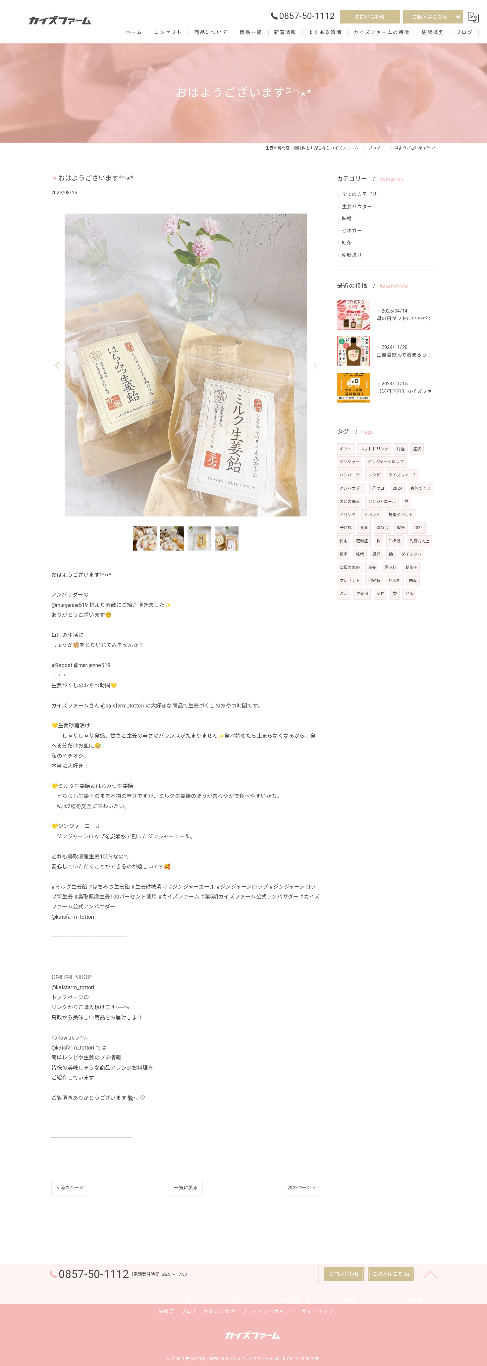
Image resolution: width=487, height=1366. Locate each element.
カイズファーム (403, 475)
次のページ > (301, 1187)
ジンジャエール (382, 501)
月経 (401, 449)
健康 (409, 593)
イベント (372, 514)
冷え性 (395, 541)
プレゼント (350, 580)
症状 (417, 449)
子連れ (346, 527)
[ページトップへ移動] (430, 1274)
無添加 (395, 580)
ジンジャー (349, 462)
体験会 (382, 527)
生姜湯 (362, 593)
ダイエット (411, 554)
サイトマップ (318, 1311)
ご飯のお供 (350, 567)
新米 (344, 554)
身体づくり (420, 488)
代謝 (344, 541)
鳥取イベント (401, 514)
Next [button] (313, 365)
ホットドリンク (374, 449)
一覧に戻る (185, 1187)
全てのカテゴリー (362, 194)
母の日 (378, 488)
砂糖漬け (352, 255)
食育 (364, 527)
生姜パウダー (357, 207)
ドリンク (348, 514)
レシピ (374, 475)
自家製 (374, 580)
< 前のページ (70, 1187)
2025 (418, 527)
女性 (380, 593)
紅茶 (347, 243)
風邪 (376, 554)
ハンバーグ (350, 475)
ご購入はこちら (429, 17)
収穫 (401, 527)
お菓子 (411, 567)
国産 (413, 580)
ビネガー (352, 231)
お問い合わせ (370, 17)
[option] (185, 365)
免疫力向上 (419, 541)
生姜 (372, 567)
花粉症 (362, 541)
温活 (344, 593)
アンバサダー (352, 488)
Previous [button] (58, 365)
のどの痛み (350, 501)
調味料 (391, 567)
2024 (397, 488)
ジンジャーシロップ (386, 462)
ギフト (346, 449)
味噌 (347, 218)
